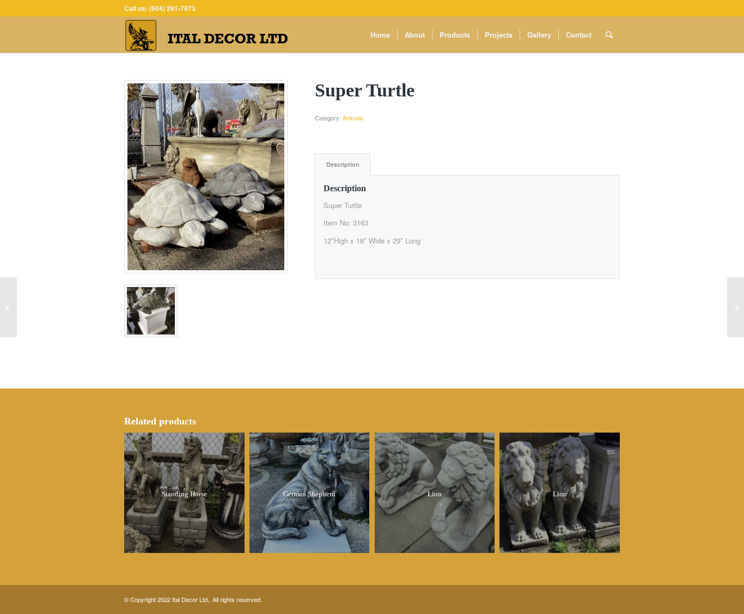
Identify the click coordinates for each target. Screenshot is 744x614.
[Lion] (8, 307)
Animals (353, 117)
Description (342, 164)
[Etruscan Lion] (735, 307)
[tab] (342, 164)
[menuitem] (380, 34)
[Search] (609, 34)
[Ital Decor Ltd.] (206, 34)
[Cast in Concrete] (206, 176)
